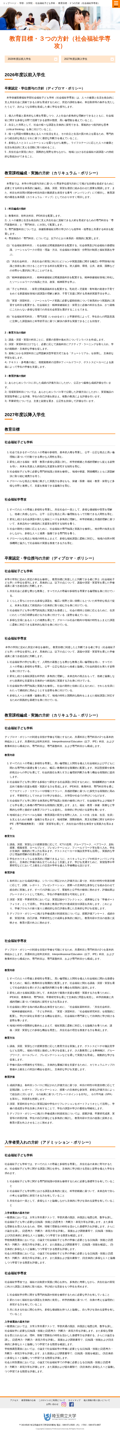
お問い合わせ (52, 1404)
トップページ (9, 3)
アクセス (14, 1400)
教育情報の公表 (28, 1400)
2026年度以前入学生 (19, 59)
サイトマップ (74, 1400)
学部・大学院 (25, 3)
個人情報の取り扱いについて (97, 1400)
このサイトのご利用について (52, 1400)
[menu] (116, 4)
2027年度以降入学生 (75, 59)
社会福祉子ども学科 (45, 3)
